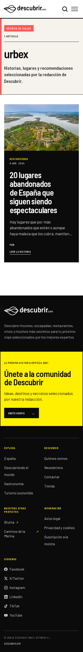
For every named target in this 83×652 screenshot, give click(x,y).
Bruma (9, 522)
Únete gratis (21, 413)
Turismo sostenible (18, 493)
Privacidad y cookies (59, 528)
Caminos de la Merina (14, 533)
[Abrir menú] (75, 9)
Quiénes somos (56, 458)
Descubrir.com (12, 643)
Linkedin (15, 597)
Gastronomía (14, 484)
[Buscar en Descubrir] (65, 9)
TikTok (14, 606)
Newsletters (53, 468)
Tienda (49, 486)
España (10, 458)
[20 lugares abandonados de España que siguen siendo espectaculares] (41, 183)
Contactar (51, 477)
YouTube (15, 615)
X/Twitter (16, 578)
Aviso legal (52, 518)
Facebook (16, 569)
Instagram (17, 587)
